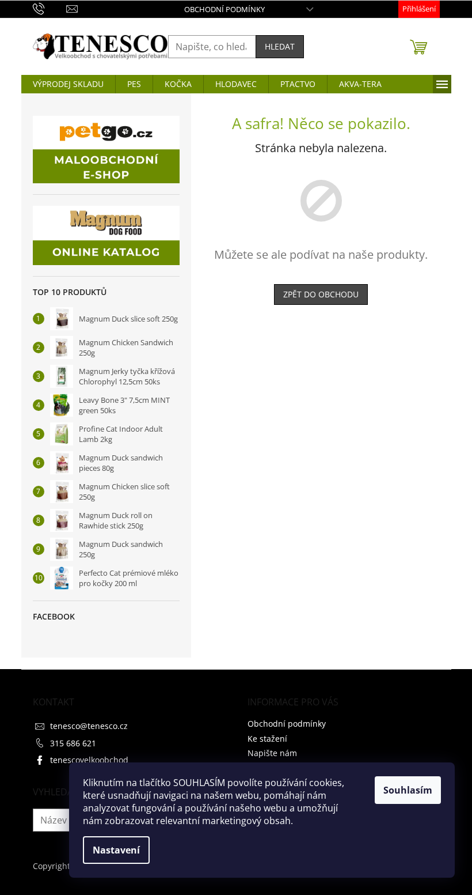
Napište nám (272, 752)
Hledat (280, 46)
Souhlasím (407, 790)
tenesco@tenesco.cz (89, 725)
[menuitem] (68, 84)
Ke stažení (267, 738)
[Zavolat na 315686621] (50, 8)
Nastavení (116, 850)
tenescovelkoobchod (89, 759)
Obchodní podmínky (224, 9)
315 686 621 (73, 743)
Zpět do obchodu (321, 294)
